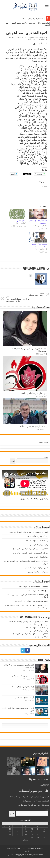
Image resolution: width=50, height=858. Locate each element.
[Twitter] (23, 650)
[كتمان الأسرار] (17, 214)
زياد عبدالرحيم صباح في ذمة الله (33, 426)
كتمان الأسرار (21, 220)
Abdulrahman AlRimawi (37, 37)
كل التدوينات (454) (41, 637)
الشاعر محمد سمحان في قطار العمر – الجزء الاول (30, 549)
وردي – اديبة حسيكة (36, 294)
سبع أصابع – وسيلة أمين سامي (34, 393)
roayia (46, 601)
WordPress (21, 848)
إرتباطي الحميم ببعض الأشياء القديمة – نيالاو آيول (30, 553)
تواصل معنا (23, 586)
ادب (33, 23)
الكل (38, 23)
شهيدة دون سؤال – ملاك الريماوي (27, 601)
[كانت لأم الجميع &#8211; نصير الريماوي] (38, 214)
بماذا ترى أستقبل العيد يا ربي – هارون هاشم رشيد (18, 299)
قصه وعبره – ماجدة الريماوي (38, 572)
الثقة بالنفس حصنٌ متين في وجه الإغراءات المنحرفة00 (28, 532)
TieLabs (40, 848)
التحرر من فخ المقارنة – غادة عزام (36, 568)
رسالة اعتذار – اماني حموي (38, 557)
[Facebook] (27, 650)
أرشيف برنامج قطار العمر (36, 18)
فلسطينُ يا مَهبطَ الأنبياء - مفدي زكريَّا (36, 801)
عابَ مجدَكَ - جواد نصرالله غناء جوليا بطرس (33, 805)
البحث (46, 457)
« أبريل (25, 840)
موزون (28, 23)
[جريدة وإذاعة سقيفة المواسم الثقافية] (25, 6)
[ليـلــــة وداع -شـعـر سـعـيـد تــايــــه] (38, 237)
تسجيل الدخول (43, 442)
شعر (23, 23)
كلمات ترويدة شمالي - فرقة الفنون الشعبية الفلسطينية (29, 797)
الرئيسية (45, 23)
